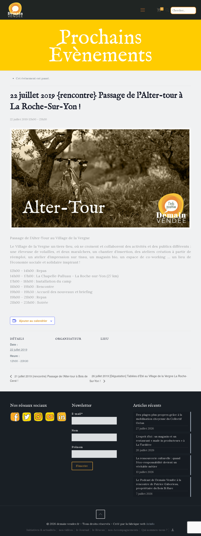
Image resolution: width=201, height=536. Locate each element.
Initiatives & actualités (41, 530)
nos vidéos (66, 530)
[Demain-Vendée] (15, 10)
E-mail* (77, 414)
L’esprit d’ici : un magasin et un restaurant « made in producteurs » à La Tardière (160, 440)
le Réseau (98, 530)
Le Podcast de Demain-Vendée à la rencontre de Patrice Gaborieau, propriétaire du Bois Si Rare (158, 484)
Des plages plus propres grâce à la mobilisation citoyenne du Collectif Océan (159, 419)
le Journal (82, 530)
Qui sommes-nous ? (154, 530)
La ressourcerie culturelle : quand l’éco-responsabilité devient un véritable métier (158, 462)
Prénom (77, 447)
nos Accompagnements (123, 530)
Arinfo (150, 524)
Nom (75, 430)
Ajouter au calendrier (33, 321)
